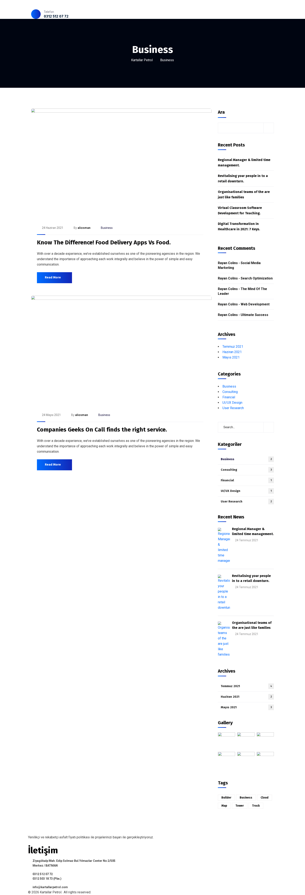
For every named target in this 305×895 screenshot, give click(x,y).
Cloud (264, 797)
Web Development (255, 304)
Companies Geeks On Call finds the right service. (102, 429)
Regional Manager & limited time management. (244, 162)
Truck (256, 805)
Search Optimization (257, 278)
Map (224, 805)
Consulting (230, 392)
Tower (239, 805)
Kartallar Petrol (142, 60)
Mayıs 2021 (231, 357)
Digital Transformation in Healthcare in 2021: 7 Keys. (239, 226)
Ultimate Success (254, 315)
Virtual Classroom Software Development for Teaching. (240, 210)
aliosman (84, 227)
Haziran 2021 (232, 352)
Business (107, 227)
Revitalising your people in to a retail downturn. (243, 178)
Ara (221, 112)
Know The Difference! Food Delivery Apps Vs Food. (104, 242)
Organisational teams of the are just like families (244, 194)
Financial (228, 397)
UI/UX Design (232, 403)
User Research (233, 408)
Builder (226, 797)
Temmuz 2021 (232, 347)
